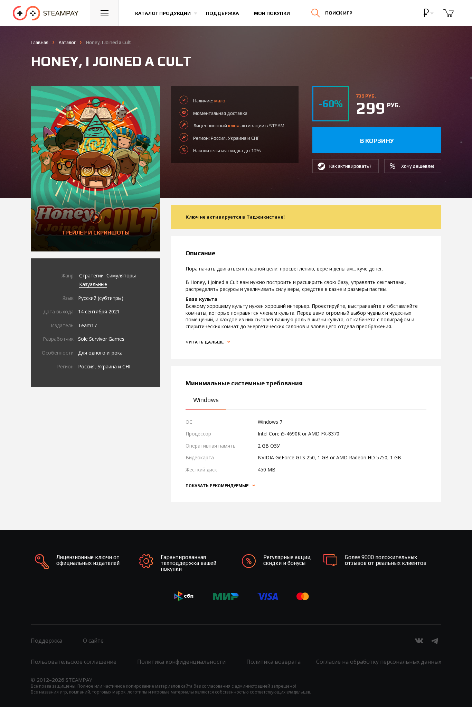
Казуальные (93, 284)
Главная (39, 42)
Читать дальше (205, 342)
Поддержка (222, 13)
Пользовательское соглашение (73, 661)
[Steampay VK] (419, 640)
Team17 (87, 325)
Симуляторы (121, 275)
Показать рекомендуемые (217, 485)
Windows (206, 399)
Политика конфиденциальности (181, 661)
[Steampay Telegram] (435, 640)
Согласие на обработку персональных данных (378, 661)
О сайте (93, 640)
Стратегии (91, 275)
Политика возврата (273, 661)
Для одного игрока (100, 352)
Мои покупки (272, 13)
